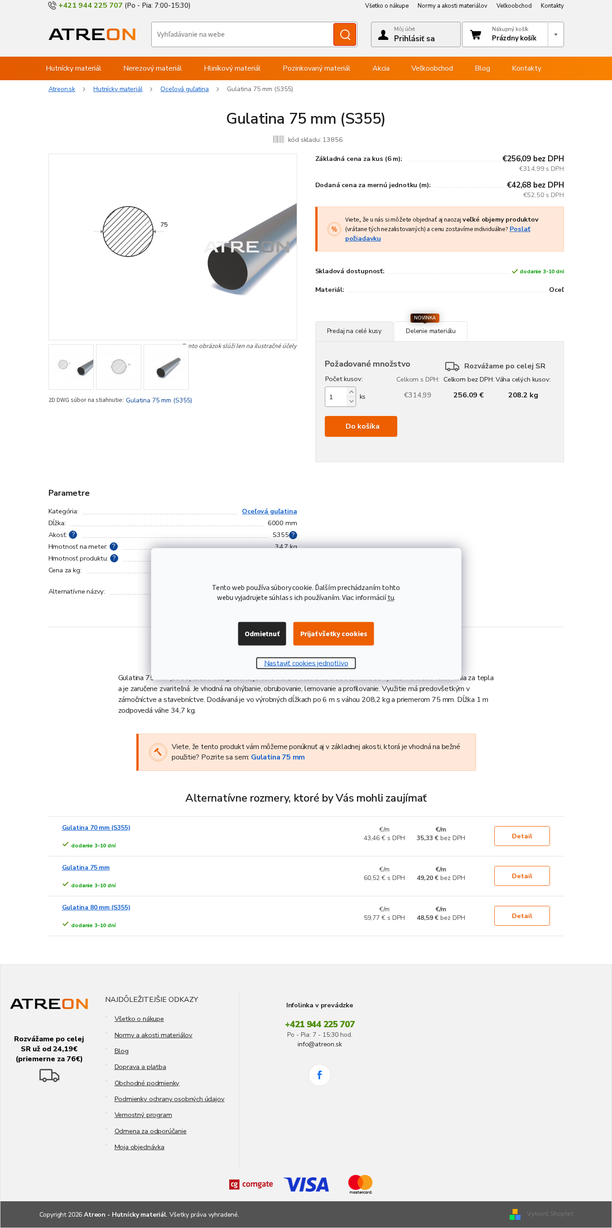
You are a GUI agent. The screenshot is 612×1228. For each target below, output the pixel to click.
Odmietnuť (262, 634)
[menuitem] (73, 68)
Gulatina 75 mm (278, 757)
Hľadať (344, 34)
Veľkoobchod (514, 6)
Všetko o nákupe (387, 6)
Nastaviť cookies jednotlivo (306, 663)
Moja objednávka (139, 1146)
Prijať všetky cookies (333, 634)
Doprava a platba (140, 1066)
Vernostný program (143, 1114)
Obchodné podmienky (147, 1083)
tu (390, 598)
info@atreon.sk (320, 1044)
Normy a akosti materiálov (452, 6)
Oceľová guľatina (269, 511)
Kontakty (552, 6)
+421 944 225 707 (320, 1024)
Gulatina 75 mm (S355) (159, 400)
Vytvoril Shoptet (550, 1214)
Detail (522, 836)
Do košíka (363, 426)
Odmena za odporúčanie (151, 1131)
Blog (122, 1050)
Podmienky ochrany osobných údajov (170, 1098)
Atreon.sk (62, 89)
